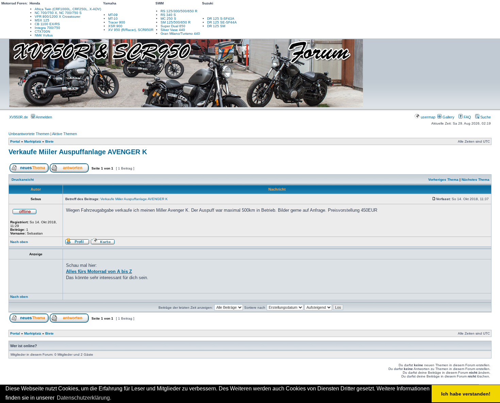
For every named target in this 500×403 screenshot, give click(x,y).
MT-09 (113, 15)
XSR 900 (115, 26)
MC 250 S (168, 18)
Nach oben (19, 242)
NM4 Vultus (44, 35)
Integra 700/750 (47, 28)
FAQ (467, 117)
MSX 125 (42, 20)
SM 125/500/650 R (175, 22)
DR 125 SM (216, 26)
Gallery (447, 117)
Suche (485, 117)
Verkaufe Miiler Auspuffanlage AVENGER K (78, 152)
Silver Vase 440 (173, 30)
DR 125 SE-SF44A (222, 22)
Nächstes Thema (475, 179)
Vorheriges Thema (443, 179)
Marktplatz (32, 141)
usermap (428, 117)
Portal (15, 141)
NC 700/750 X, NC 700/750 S (58, 13)
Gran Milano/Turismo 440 (180, 33)
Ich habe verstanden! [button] (465, 394)
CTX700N (42, 31)
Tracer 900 (116, 22)
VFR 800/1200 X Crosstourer (57, 16)
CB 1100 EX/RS (47, 24)
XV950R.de (18, 117)
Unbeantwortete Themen (29, 134)
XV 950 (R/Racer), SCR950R (130, 30)
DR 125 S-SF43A (220, 18)
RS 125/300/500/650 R (179, 11)
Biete (49, 141)
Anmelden (43, 117)
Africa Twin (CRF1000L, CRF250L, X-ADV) (68, 9)
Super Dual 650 (173, 26)
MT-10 (113, 18)
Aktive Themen (64, 134)
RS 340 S (168, 15)
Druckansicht (23, 179)
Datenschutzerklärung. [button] (84, 398)
